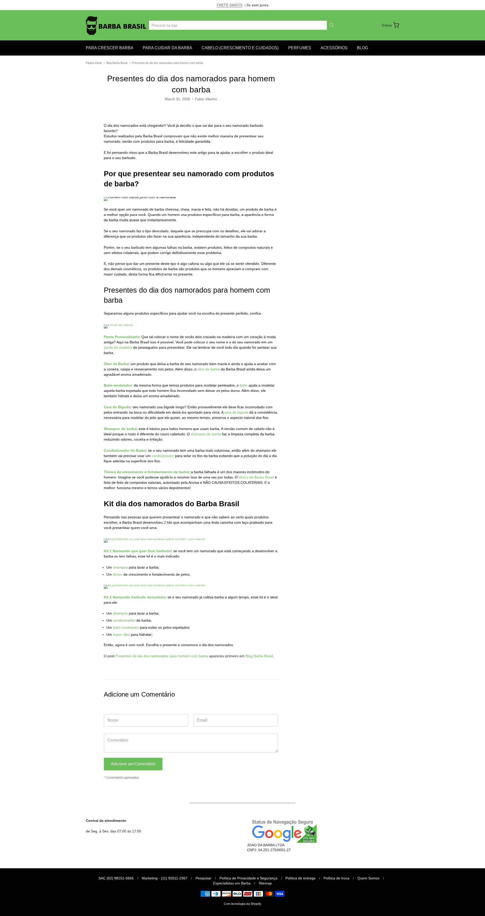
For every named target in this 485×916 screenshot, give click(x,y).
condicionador (163, 456)
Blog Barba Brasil (116, 62)
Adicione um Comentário (133, 764)
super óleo (121, 634)
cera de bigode (236, 412)
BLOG (362, 48)
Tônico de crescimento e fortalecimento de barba (146, 472)
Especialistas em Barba (232, 883)
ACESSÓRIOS (334, 48)
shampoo (120, 567)
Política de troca (336, 878)
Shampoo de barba (120, 429)
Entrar (387, 25)
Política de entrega (300, 878)
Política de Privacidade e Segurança (248, 878)
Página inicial (94, 62)
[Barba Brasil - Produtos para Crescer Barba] (116, 25)
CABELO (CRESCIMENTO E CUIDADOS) (240, 48)
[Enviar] (331, 25)
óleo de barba (209, 369)
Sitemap (265, 883)
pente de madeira (118, 347)
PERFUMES (299, 48)
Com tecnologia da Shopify (242, 904)
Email (197, 709)
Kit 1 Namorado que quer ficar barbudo (137, 551)
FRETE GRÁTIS (230, 5)
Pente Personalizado (121, 337)
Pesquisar (203, 878)
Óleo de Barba (116, 364)
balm (244, 385)
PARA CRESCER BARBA (109, 48)
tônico (118, 574)
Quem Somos (368, 878)
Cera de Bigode (117, 407)
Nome (108, 709)
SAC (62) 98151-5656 (116, 878)
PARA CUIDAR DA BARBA (167, 48)
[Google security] (283, 830)
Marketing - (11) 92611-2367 (164, 878)
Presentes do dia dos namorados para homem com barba (167, 62)
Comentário (113, 728)
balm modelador (126, 627)
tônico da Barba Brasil (256, 477)
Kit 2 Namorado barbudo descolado (134, 597)
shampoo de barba (206, 434)
